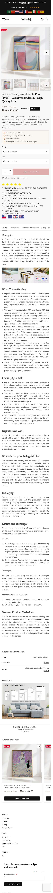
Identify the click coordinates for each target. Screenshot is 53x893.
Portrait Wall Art (28, 729)
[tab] (5, 227)
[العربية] (9, 11)
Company (5, 818)
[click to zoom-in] (26, 52)
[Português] (38, 11)
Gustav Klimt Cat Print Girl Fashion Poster (16, 787)
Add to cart (31, 172)
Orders (4, 821)
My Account (6, 837)
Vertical (46, 663)
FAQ (3, 847)
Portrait (26, 731)
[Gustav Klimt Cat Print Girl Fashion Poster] (22, 763)
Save (5, 30)
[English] (21, 11)
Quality (4, 825)
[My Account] (42, 19)
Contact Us (6, 840)
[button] (47, 19)
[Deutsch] (30, 11)
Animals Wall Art (10, 785)
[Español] (42, 11)
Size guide (45, 228)
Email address (10, 874)
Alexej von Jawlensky (41, 657)
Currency (25, 108)
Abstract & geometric (33, 668)
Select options (22, 798)
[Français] (26, 11)
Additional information (30, 228)
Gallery (4, 228)
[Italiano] (34, 11)
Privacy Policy (7, 828)
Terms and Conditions (10, 843)
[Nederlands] (17, 11)
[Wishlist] (39, 747)
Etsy (3, 856)
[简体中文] (13, 11)
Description (14, 228)
